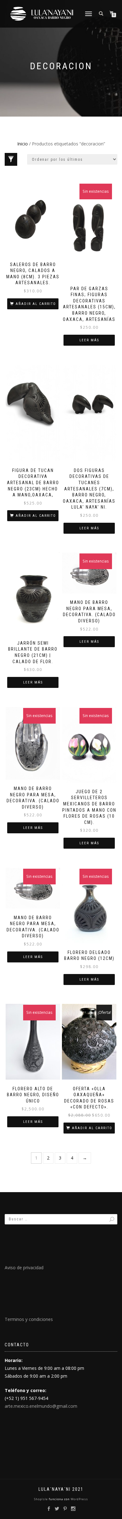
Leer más (89, 340)
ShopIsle (41, 1499)
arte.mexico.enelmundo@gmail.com (41, 1406)
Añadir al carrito (36, 304)
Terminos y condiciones (29, 1319)
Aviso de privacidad (24, 1267)
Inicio (22, 144)
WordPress (79, 1499)
